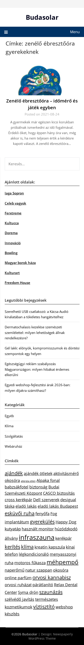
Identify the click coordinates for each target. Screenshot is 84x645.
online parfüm (18, 577)
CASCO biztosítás (59, 493)
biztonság (38, 487)
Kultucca (12, 223)
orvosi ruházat (18, 584)
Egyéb (9, 416)
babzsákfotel (16, 487)
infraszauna (36, 537)
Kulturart (12, 272)
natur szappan (38, 570)
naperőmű (14, 570)
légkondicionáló (34, 554)
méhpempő (62, 562)
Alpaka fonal (48, 480)
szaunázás (50, 591)
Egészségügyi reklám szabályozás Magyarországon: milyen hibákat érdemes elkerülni (37, 369)
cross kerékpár (18, 499)
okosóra (60, 570)
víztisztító (44, 606)
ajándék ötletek (38, 473)
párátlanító (42, 584)
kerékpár (63, 538)
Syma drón (28, 592)
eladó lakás (26, 506)
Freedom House (17, 282)
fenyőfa (42, 513)
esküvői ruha (19, 513)
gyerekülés (42, 521)
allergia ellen (28, 481)
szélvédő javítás (19, 599)
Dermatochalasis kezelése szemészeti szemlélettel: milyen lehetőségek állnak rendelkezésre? (35, 332)
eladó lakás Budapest (58, 506)
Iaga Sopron (14, 193)
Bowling (11, 253)
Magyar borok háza (20, 262)
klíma (27, 546)
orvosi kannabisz (51, 577)
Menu (75, 31)
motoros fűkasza (30, 562)
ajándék (14, 473)
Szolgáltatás (14, 436)
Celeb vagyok (15, 203)
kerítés (12, 546)
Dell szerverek (46, 499)
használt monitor (38, 529)
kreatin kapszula (49, 547)
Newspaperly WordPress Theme (50, 636)
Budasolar (42, 17)
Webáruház (13, 446)
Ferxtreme (13, 213)
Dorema (11, 233)
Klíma (9, 426)
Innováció (13, 243)
